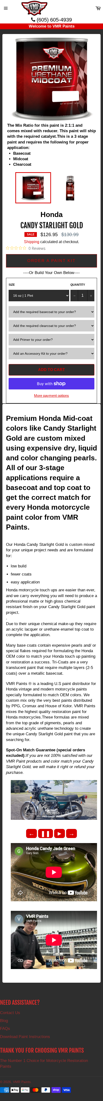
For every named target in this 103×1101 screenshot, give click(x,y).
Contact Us (10, 1012)
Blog (4, 1020)
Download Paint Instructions (25, 1036)
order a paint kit (51, 260)
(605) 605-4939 (53, 20)
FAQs (5, 1028)
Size (12, 284)
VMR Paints (22, 1082)
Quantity (77, 284)
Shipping (31, 242)
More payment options (51, 396)
